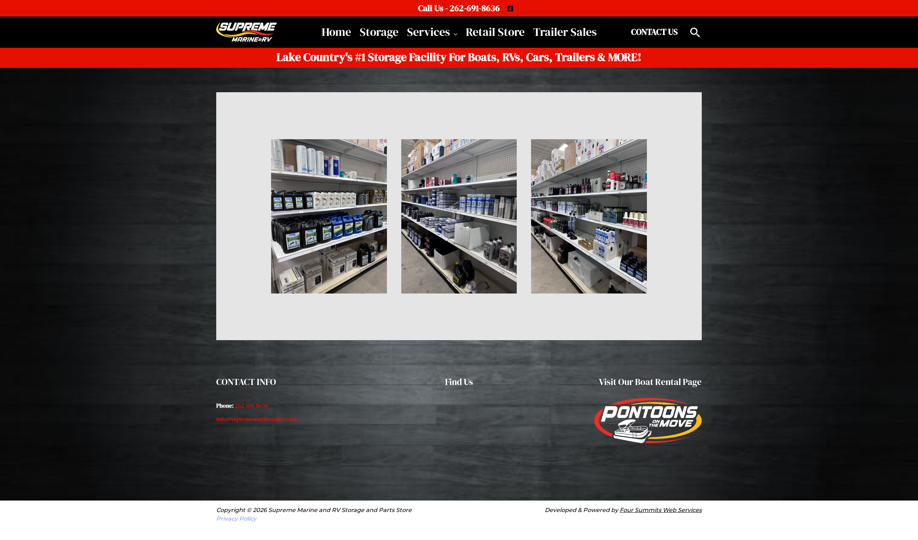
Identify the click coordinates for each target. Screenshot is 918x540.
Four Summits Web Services (661, 510)
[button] (654, 32)
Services (428, 32)
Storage (379, 32)
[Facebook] (510, 8)
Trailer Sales (565, 32)
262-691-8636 (251, 405)
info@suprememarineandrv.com (257, 419)
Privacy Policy (236, 518)
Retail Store (495, 32)
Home (336, 32)
